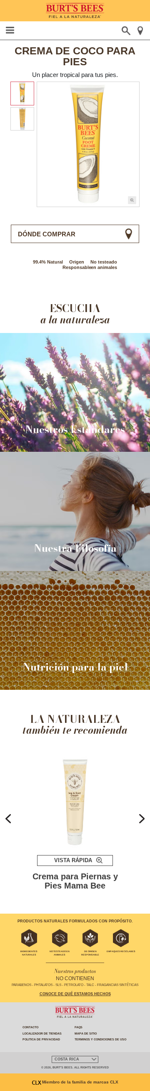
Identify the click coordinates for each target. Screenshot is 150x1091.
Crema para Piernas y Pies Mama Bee (75, 881)
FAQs (78, 1027)
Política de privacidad (41, 1039)
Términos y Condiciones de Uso (100, 1039)
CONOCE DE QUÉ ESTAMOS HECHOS (75, 994)
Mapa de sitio (86, 1033)
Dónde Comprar (46, 234)
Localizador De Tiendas (42, 1033)
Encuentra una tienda (140, 30)
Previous (8, 818)
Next (142, 818)
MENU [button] (10, 30)
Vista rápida (73, 860)
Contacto (30, 1027)
